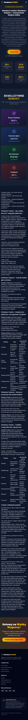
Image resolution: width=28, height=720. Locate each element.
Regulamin (3, 684)
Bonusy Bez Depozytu (6, 667)
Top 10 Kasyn (4, 665)
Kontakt (3, 678)
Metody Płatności (5, 671)
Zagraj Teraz (14, 52)
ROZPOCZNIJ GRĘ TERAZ (14, 640)
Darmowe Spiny (5, 669)
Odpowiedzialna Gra (6, 680)
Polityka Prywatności (6, 682)
